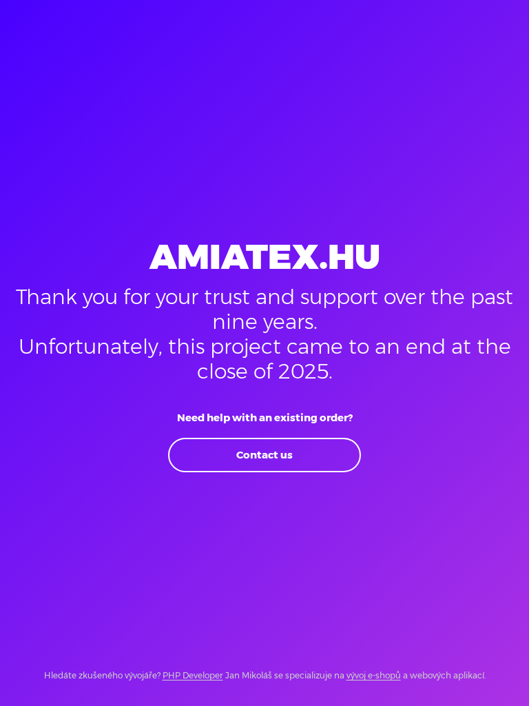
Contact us (264, 454)
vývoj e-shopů (373, 675)
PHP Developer (193, 675)
